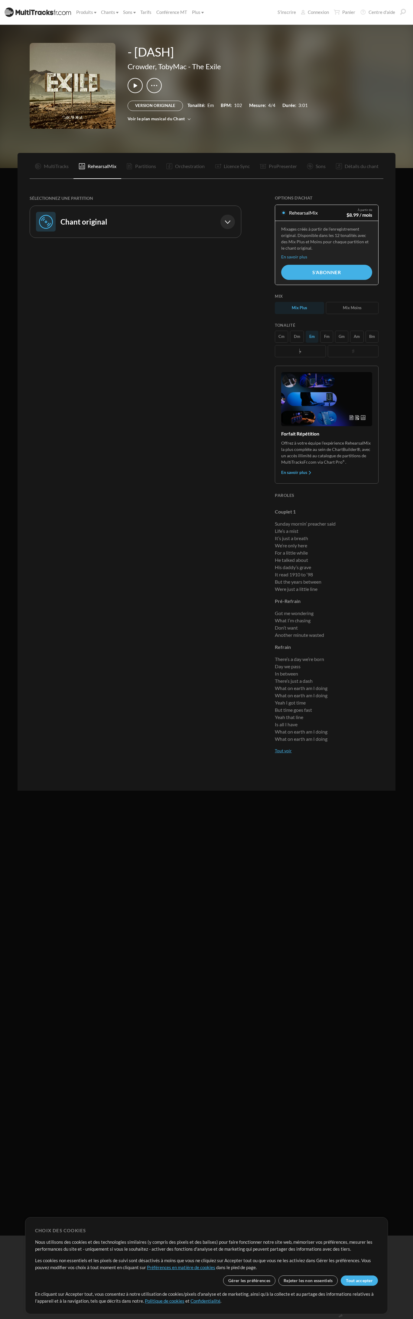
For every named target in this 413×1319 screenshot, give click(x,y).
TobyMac (172, 66)
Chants (108, 12)
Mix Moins (352, 307)
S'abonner (326, 272)
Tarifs (145, 12)
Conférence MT (171, 12)
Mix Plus (299, 307)
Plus (196, 12)
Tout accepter (359, 1280)
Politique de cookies (164, 1301)
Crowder (141, 66)
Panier (348, 12)
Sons (127, 12)
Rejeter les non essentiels (308, 1280)
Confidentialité (205, 1301)
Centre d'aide (382, 12)
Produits (84, 12)
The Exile (206, 66)
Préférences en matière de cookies (181, 1267)
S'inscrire (287, 12)
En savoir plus (294, 256)
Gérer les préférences (249, 1280)
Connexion (318, 12)
